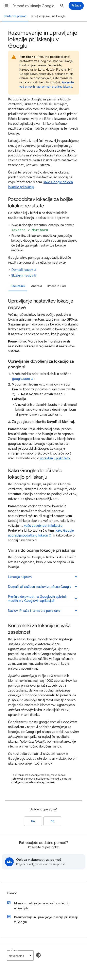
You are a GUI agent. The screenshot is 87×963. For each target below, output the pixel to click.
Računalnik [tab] (18, 286)
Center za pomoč (15, 16)
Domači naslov (22, 270)
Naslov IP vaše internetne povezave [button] (34, 611)
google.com (21, 379)
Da (33, 821)
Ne (52, 821)
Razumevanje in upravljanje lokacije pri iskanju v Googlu (46, 919)
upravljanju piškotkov (55, 458)
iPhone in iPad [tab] (56, 286)
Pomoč (12, 893)
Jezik (14, 950)
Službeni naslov (22, 276)
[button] (6, 6)
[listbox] (20, 955)
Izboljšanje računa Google (48, 16)
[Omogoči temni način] (38, 955)
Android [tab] (36, 286)
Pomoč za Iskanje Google (33, 6)
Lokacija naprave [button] (20, 577)
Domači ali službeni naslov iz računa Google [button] (39, 587)
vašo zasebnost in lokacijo (43, 526)
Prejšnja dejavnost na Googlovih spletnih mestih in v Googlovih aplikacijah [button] (37, 599)
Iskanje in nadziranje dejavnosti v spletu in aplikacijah (42, 906)
